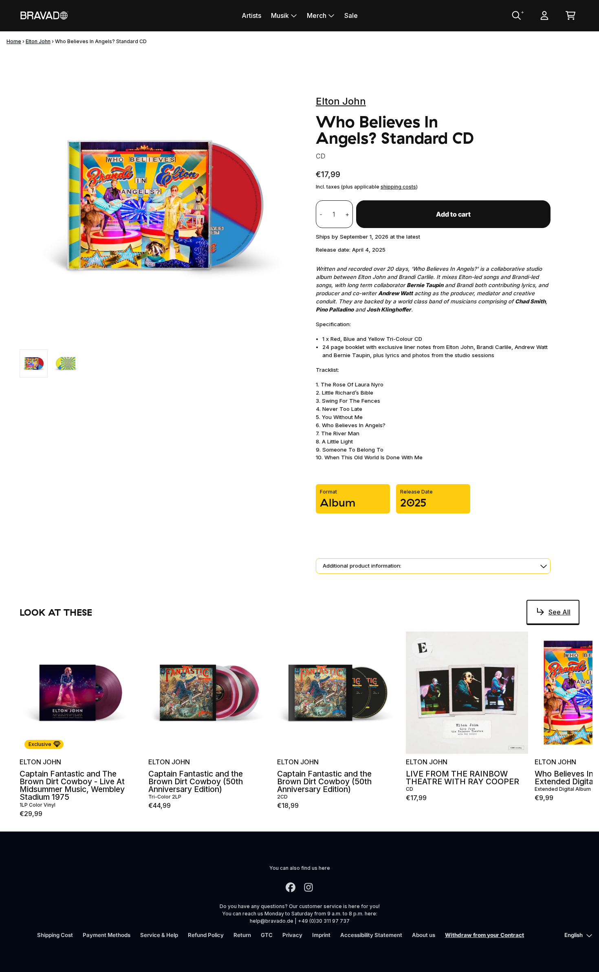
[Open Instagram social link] (308, 887)
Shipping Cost (55, 935)
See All (559, 612)
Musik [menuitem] (280, 15)
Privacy (292, 935)
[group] (34, 363)
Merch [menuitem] (316, 15)
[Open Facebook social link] (291, 887)
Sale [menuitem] (351, 15)
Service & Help (159, 935)
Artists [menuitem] (251, 15)
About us (423, 935)
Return (242, 935)
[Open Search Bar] (515, 15)
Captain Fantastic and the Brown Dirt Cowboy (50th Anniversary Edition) (195, 782)
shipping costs (398, 187)
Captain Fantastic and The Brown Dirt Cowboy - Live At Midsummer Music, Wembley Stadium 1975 (72, 785)
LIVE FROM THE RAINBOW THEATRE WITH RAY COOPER (462, 777)
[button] (433, 566)
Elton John (38, 41)
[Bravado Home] (44, 15)
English (573, 935)
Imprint (321, 935)
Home (14, 41)
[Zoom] (160, 204)
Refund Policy (206, 935)
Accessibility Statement (371, 935)
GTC (267, 935)
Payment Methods (106, 935)
